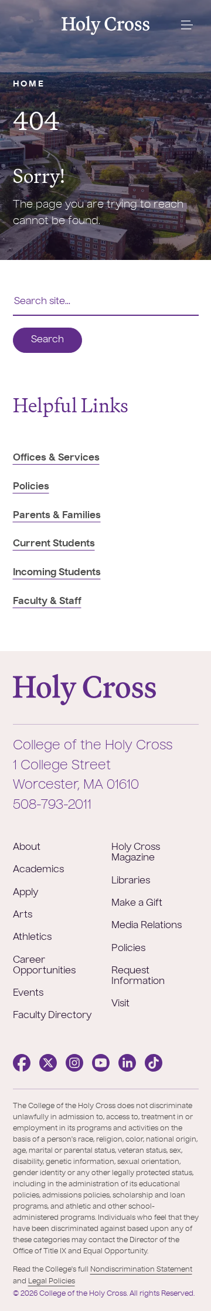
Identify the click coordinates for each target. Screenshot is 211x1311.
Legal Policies (51, 1281)
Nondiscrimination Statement (141, 1269)
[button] (187, 25)
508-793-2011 (52, 805)
